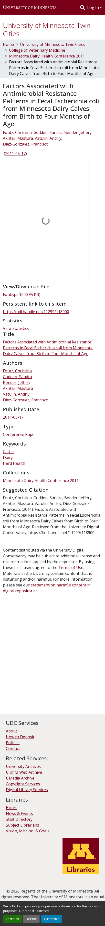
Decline (31, 919)
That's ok (12, 919)
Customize (52, 919)
